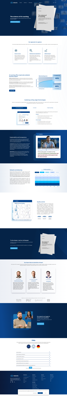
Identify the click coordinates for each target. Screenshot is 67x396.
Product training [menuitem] (34, 386)
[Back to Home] (13, 2)
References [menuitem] (30, 2)
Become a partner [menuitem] (43, 378)
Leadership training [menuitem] (34, 387)
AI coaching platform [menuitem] (25, 377)
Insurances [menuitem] (33, 377)
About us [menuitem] (40, 2)
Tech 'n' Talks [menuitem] (51, 377)
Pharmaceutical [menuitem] (34, 376)
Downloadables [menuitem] (52, 376)
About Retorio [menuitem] (43, 376)
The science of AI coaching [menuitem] (26, 376)
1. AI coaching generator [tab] (19, 107)
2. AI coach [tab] (34, 107)
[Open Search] (53, 2)
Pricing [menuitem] (24, 382)
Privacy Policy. (35, 391)
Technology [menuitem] (33, 378)
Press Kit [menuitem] (51, 378)
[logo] (14, 376)
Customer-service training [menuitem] (35, 388)
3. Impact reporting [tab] (50, 107)
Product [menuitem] (21, 2)
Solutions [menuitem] (25, 2)
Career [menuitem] (42, 377)
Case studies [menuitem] (25, 378)
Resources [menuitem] (35, 2)
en (55, 2)
